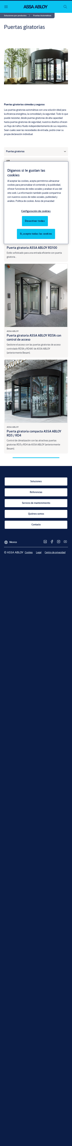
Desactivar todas (35, 220)
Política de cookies (25, 201)
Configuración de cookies (36, 211)
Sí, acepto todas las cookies (36, 233)
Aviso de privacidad (44, 201)
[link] (17, 15)
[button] (42, 15)
